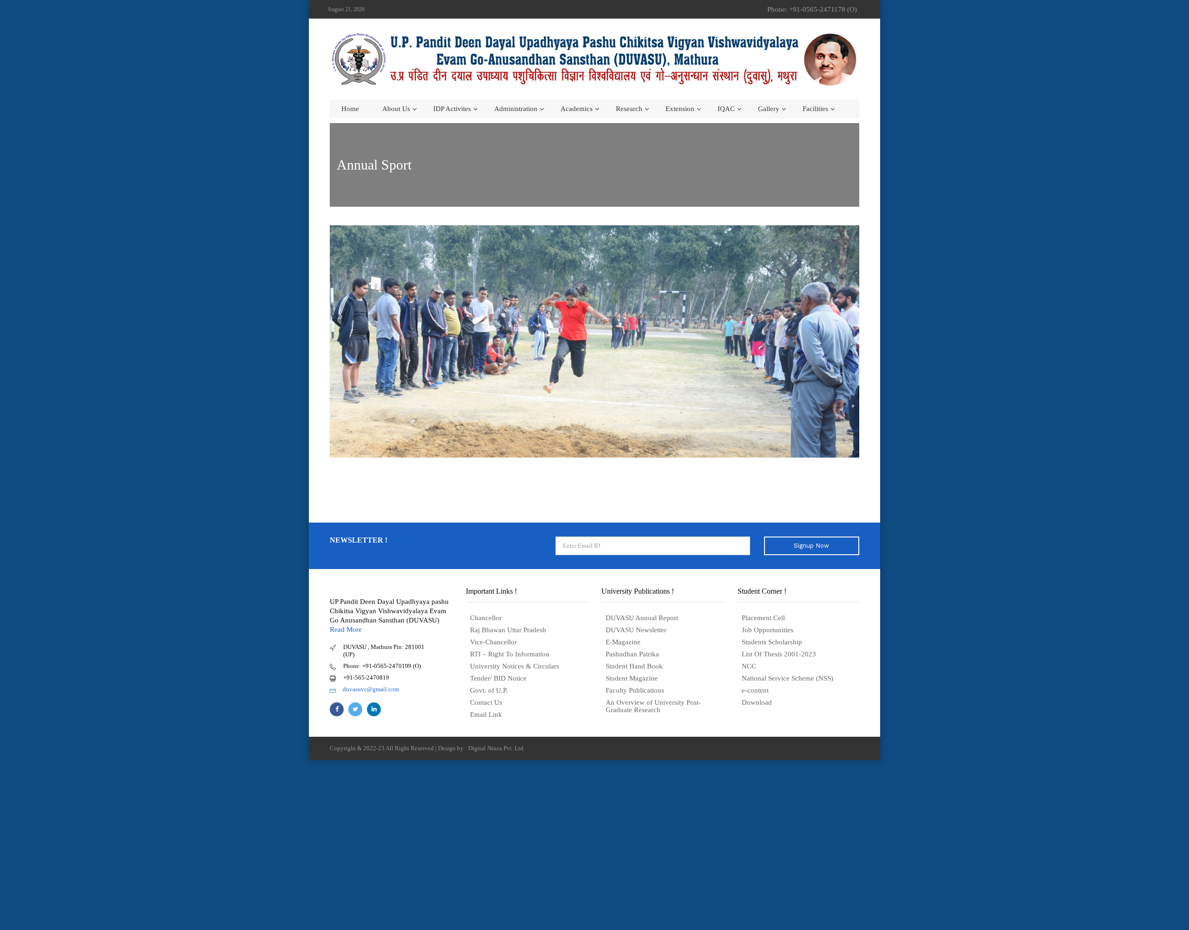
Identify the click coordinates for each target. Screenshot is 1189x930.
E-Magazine (623, 642)
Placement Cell (763, 618)
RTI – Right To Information (509, 654)
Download (757, 702)
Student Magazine (632, 678)
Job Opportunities (767, 630)
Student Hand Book (634, 666)
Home (350, 108)
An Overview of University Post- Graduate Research (653, 706)
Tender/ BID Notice (498, 678)
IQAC (726, 108)
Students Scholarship (772, 642)
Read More (346, 629)
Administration (515, 108)
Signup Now (811, 545)
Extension (680, 108)
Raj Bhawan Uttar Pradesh (508, 630)
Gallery (768, 108)
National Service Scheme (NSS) (787, 678)
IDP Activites (452, 108)
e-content (755, 690)
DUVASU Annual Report (642, 618)
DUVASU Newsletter (636, 630)
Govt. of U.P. (489, 690)
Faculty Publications (635, 690)
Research (629, 108)
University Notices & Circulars (514, 666)
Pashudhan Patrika (632, 654)
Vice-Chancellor (493, 642)
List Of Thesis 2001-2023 (779, 654)
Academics (577, 108)
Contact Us (486, 702)
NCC (749, 666)
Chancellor (486, 618)
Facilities (815, 108)
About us (396, 108)
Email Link (486, 714)
